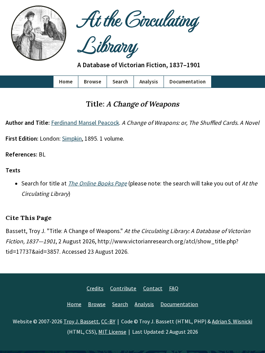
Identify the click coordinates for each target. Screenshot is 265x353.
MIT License (112, 331)
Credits (95, 288)
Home (65, 81)
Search (120, 81)
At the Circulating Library (137, 31)
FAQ (173, 288)
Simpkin (72, 138)
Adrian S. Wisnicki (232, 321)
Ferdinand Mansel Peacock (85, 123)
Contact (153, 288)
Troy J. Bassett (81, 321)
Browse (92, 81)
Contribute (123, 288)
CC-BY (108, 321)
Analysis (148, 81)
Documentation (187, 81)
